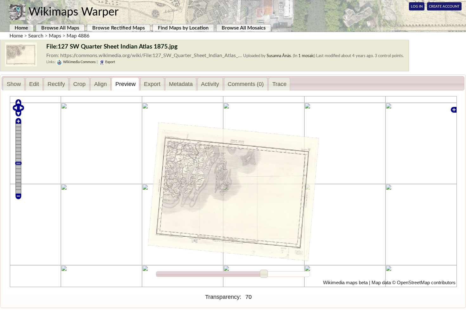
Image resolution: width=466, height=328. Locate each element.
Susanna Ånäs (279, 56)
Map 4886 (78, 35)
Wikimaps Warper (74, 12)
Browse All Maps (60, 27)
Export (109, 62)
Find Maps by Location (183, 27)
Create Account (444, 6)
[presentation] (13, 84)
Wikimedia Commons (79, 62)
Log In (417, 6)
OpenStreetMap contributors (426, 282)
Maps (55, 35)
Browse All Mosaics (244, 27)
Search (35, 35)
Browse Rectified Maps (118, 27)
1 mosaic (306, 56)
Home (21, 27)
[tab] (13, 83)
